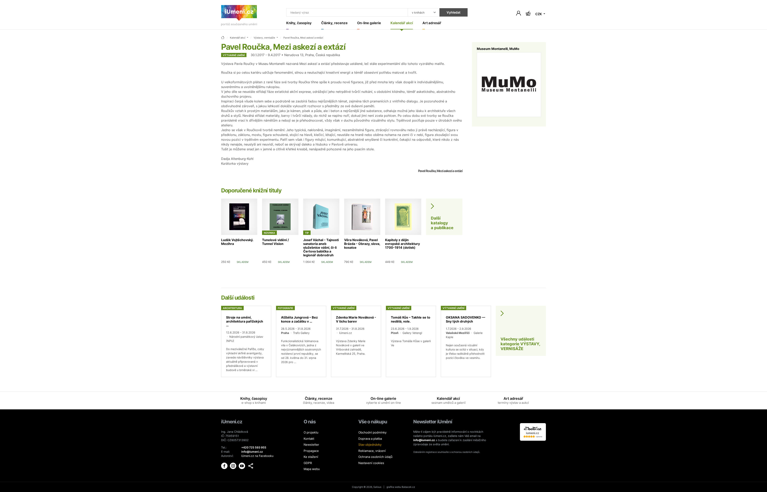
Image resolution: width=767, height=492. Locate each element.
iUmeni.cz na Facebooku (257, 455)
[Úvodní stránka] (239, 16)
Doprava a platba (370, 439)
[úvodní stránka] (222, 37)
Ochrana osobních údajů (375, 457)
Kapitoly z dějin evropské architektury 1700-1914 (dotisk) (402, 243)
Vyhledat (453, 12)
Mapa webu (312, 469)
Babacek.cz (408, 486)
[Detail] (246, 341)
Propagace (311, 451)
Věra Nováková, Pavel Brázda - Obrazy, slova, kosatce (362, 243)
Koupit (249, 268)
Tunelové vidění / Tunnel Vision (275, 242)
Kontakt (309, 439)
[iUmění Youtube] (242, 465)
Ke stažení (311, 457)
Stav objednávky (370, 444)
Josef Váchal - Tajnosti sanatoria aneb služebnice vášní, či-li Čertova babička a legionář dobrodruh (321, 247)
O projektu (311, 432)
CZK (539, 14)
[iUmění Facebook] (224, 465)
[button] (250, 466)
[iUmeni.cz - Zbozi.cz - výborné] (533, 431)
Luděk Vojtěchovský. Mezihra (237, 242)
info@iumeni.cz (424, 440)
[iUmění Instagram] (233, 465)
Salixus (377, 486)
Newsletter (311, 444)
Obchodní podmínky (372, 432)
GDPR (308, 463)
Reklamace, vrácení (372, 451)
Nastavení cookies (371, 463)
